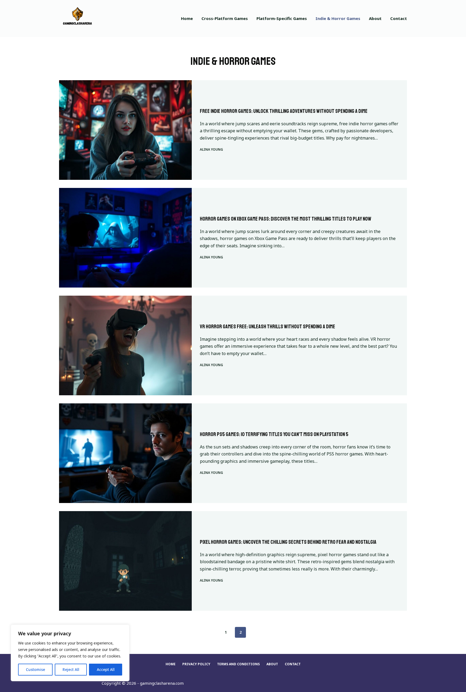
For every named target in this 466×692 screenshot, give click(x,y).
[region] (70, 653)
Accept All (106, 669)
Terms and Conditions (238, 664)
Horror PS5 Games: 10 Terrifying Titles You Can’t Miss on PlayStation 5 (274, 434)
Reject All (71, 669)
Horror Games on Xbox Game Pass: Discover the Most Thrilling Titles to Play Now (285, 218)
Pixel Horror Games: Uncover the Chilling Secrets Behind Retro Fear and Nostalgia (288, 542)
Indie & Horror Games (338, 18)
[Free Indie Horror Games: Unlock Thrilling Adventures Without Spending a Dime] (125, 130)
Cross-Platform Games (224, 18)
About (375, 18)
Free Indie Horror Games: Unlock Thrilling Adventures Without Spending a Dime (284, 111)
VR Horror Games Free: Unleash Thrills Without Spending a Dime (267, 326)
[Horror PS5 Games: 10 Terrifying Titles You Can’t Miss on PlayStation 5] (125, 453)
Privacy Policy (196, 664)
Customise (35, 669)
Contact (398, 18)
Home (187, 18)
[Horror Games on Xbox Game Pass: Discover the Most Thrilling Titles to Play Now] (125, 238)
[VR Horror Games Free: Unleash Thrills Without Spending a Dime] (125, 345)
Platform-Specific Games (281, 18)
